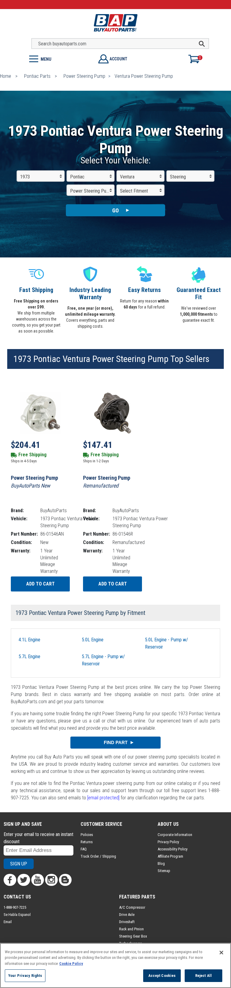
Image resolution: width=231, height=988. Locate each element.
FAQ (84, 849)
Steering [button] (178, 177)
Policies (87, 834)
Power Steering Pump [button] (91, 191)
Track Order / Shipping (98, 856)
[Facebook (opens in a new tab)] (10, 880)
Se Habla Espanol (17, 914)
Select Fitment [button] (134, 191)
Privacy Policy (168, 842)
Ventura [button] (127, 177)
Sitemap (164, 870)
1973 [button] (25, 177)
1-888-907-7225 (15, 907)
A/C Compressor (132, 907)
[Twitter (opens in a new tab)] (23, 880)
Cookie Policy (71, 963)
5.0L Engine (92, 640)
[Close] (221, 952)
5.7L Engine (29, 656)
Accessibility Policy (172, 849)
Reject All (203, 975)
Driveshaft (127, 922)
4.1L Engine (29, 640)
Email (8, 922)
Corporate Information (175, 834)
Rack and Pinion (131, 929)
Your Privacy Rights (25, 975)
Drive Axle (126, 914)
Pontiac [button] (77, 177)
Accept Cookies (162, 975)
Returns (87, 842)
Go (115, 210)
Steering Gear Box (133, 936)
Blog (161, 863)
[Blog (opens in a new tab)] (65, 880)
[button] (58, 58)
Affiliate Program (170, 856)
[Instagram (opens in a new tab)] (51, 880)
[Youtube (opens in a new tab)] (37, 880)
